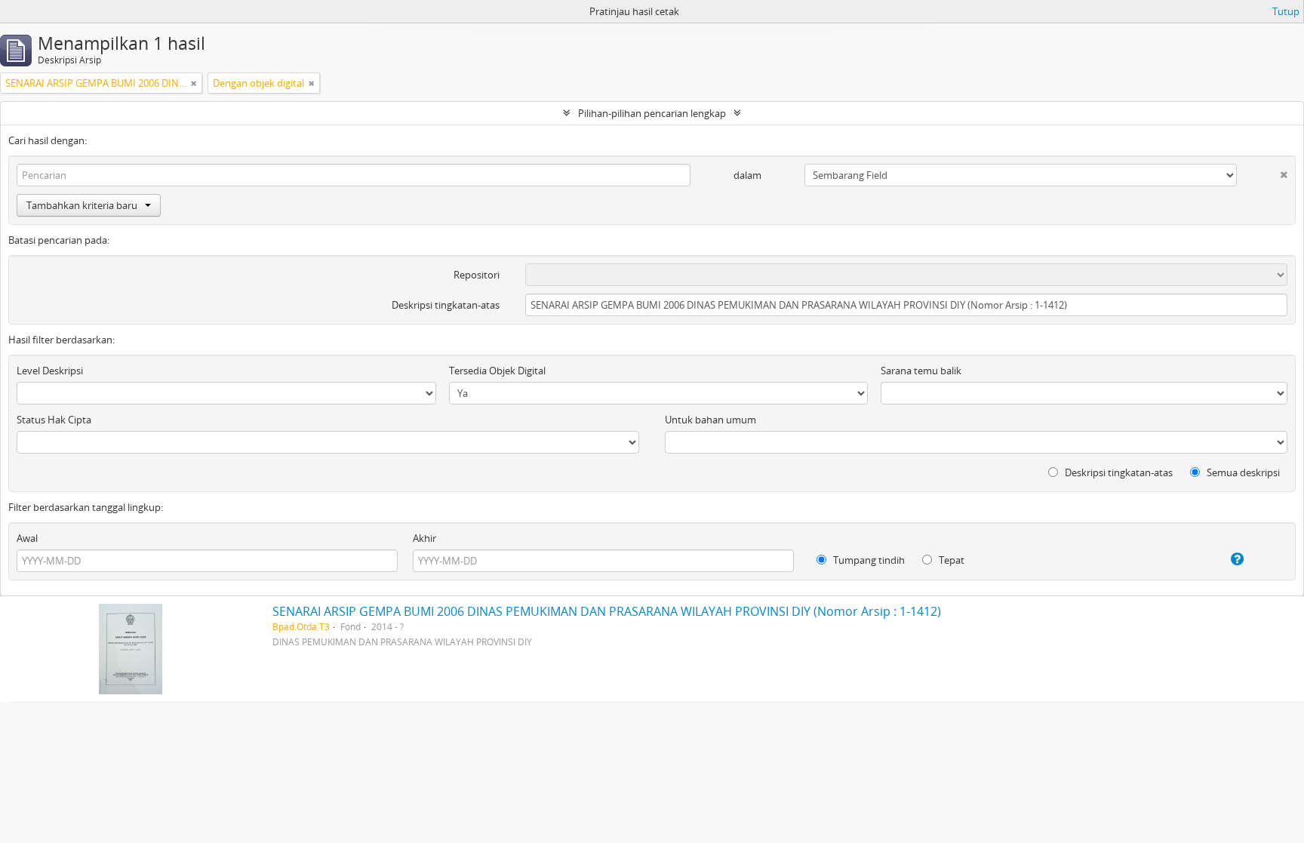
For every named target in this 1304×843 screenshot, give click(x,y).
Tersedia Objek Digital (497, 370)
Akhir (424, 538)
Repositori (477, 275)
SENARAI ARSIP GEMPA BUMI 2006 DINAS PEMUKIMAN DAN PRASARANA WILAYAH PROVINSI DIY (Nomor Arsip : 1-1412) (606, 611)
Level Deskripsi (50, 370)
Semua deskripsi (1242, 472)
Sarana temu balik (921, 370)
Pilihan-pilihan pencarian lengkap (652, 113)
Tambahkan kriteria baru (81, 205)
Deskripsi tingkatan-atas (446, 305)
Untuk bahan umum (710, 419)
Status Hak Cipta (54, 419)
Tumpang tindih (868, 560)
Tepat (950, 560)
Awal (27, 538)
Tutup (1285, 11)
